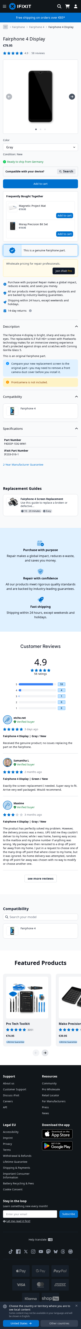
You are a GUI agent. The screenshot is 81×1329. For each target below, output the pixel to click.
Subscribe (68, 1214)
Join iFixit (64, 271)
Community (49, 1083)
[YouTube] (41, 1251)
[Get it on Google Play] (57, 1145)
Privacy (7, 1144)
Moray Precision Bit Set (33, 224)
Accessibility (10, 1132)
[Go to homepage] (21, 6)
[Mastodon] (48, 1251)
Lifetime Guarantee (15, 1161)
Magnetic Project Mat (32, 206)
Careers (8, 1101)
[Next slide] (45, 1052)
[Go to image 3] (45, 129)
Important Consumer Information (16, 1175)
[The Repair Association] (70, 1251)
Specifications (13, 429)
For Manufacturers (54, 1101)
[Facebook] (18, 1251)
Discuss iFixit (11, 1095)
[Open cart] (67, 6)
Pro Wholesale (51, 1089)
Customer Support (14, 1089)
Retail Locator (50, 1095)
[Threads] (63, 1251)
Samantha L (21, 760)
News (45, 1113)
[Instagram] (33, 1251)
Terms (7, 1150)
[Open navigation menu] (4, 6)
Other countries (59, 1323)
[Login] (76, 6)
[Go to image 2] (40, 129)
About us (8, 1083)
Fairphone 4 (36, 27)
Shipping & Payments (16, 1167)
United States (19, 1323)
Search (68, 171)
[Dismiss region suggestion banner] (76, 1305)
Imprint (8, 1138)
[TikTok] (10, 1251)
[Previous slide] (36, 1052)
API (5, 1107)
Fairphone (18, 27)
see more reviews (40, 878)
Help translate (38, 1239)
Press (45, 1107)
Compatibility (12, 397)
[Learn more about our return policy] (30, 311)
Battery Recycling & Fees (18, 1183)
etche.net (20, 718)
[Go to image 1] (36, 129)
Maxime (19, 803)
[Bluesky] (56, 1252)
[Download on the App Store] (57, 1133)
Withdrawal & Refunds (17, 1156)
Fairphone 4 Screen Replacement (42, 499)
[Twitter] (26, 1251)
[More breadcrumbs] (5, 27)
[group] (9, 96)
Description (11, 327)
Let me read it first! (18, 1221)
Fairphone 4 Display (60, 27)
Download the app (56, 1125)
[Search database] (59, 6)
